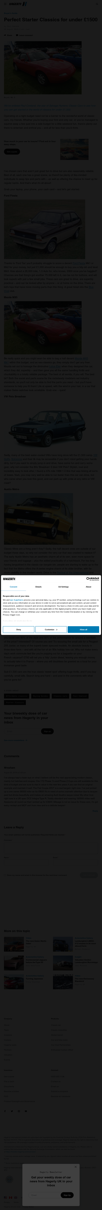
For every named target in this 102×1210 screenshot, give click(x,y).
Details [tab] (38, 587)
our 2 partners (16, 600)
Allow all (83, 629)
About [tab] (88, 587)
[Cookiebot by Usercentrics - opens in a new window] (88, 579)
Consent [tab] (13, 587)
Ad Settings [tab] (63, 587)
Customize (49, 629)
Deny (18, 629)
